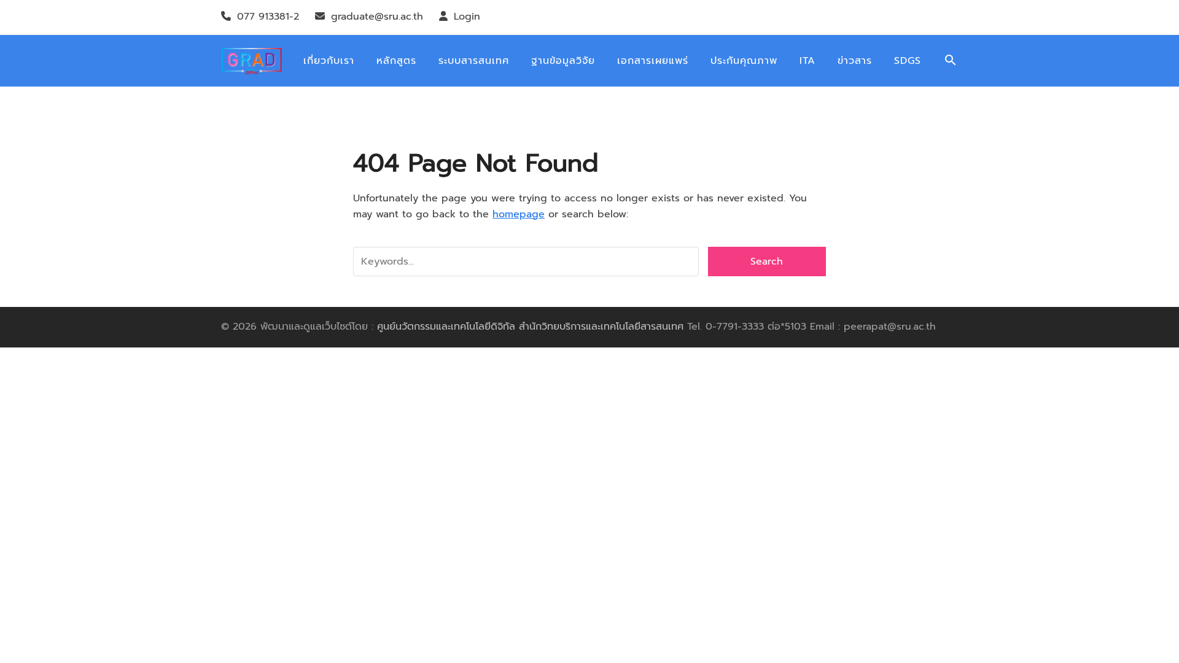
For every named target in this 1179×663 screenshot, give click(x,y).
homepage (518, 214)
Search (766, 261)
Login (467, 16)
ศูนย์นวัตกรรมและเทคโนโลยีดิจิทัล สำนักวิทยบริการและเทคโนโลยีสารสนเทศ (530, 326)
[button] (950, 61)
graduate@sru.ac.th (377, 16)
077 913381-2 (268, 16)
